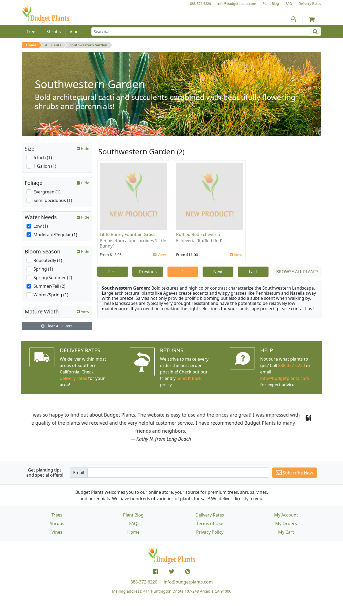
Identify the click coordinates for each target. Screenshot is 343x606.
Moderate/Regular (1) (55, 235)
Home (31, 45)
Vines (56, 532)
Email (78, 473)
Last (253, 272)
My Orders (286, 523)
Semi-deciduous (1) (52, 200)
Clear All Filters (58, 325)
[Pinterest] (187, 571)
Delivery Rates (209, 515)
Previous (148, 272)
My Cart (286, 532)
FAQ (133, 523)
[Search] (315, 31)
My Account (286, 515)
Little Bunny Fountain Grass (127, 234)
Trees (56, 515)
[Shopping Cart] (312, 19)
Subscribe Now (297, 473)
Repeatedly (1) (47, 260)
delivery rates (73, 378)
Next (218, 272)
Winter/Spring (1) (50, 295)
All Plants (53, 45)
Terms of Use (209, 523)
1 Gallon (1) (44, 166)
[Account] (293, 19)
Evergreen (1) (47, 192)
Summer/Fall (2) (49, 286)
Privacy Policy (209, 532)
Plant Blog (133, 515)
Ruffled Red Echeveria (198, 234)
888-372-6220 (291, 365)
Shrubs (57, 523)
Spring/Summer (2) (52, 277)
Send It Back (189, 378)
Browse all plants (297, 272)
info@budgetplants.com (188, 582)
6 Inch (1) (42, 157)
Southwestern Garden (88, 45)
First (112, 272)
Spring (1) (43, 269)
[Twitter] (172, 571)
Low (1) (40, 226)
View (161, 254)
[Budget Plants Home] (45, 14)
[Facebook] (155, 571)
